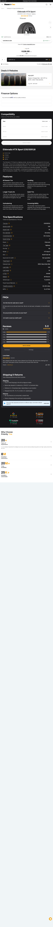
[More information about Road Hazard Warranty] (16, 283)
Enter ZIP (4, 1)
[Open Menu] (2, 4)
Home (2, 8)
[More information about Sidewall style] (11, 264)
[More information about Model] (7, 251)
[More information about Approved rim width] (15, 258)
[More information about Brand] (7, 242)
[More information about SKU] (7, 254)
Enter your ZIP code (47, 64)
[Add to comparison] (50, 22)
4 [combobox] (2, 59)
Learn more (46, 403)
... (5, 8)
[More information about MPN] (7, 289)
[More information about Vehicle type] (11, 279)
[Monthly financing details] (36, 55)
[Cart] (50, 4)
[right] (50, 27)
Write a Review (26, 345)
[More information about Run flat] (8, 248)
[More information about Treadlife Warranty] (50, 37)
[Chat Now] (50, 918)
